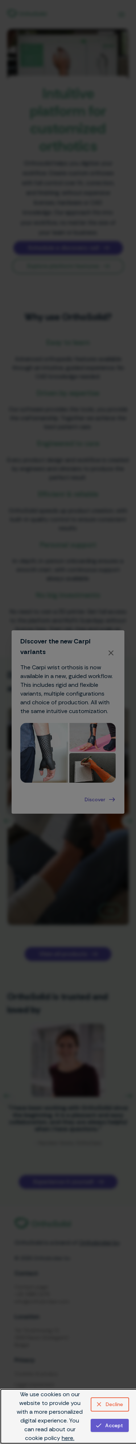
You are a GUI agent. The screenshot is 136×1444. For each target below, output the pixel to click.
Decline (114, 1404)
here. (68, 1438)
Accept (114, 1425)
